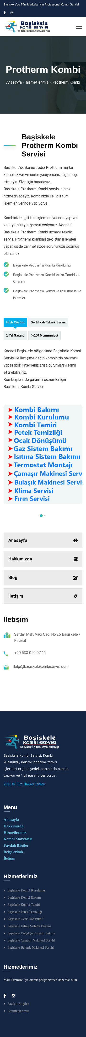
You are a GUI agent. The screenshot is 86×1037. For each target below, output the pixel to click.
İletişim (15, 596)
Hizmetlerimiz (15, 833)
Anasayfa (14, 82)
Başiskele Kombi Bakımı (24, 897)
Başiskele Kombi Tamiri (23, 904)
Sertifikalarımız (18, 1011)
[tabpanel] (43, 454)
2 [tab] (41, 515)
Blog (12, 577)
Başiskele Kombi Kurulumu (26, 890)
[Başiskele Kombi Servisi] (27, 26)
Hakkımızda (20, 558)
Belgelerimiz (13, 852)
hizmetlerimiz (37, 82)
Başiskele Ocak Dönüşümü (25, 919)
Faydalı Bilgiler (16, 845)
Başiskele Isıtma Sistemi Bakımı (29, 926)
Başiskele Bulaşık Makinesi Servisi (30, 947)
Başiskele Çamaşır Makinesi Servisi (31, 940)
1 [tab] (44, 515)
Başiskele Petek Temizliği (24, 912)
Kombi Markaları (18, 839)
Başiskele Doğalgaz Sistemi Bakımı (31, 933)
